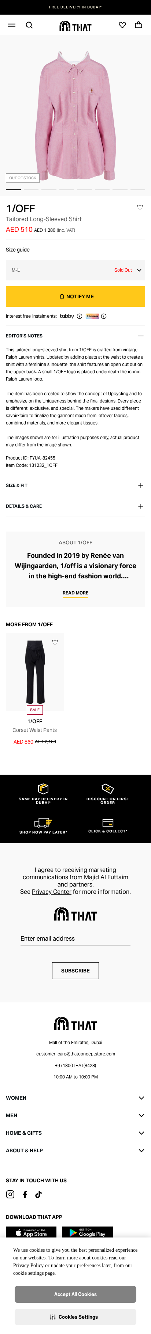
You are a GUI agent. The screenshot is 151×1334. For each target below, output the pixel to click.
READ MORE (75, 593)
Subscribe (75, 970)
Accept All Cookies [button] (75, 1294)
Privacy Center (51, 892)
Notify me (80, 296)
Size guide (18, 249)
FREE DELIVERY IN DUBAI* (75, 7)
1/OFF (20, 208)
